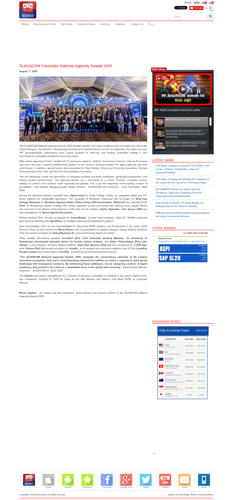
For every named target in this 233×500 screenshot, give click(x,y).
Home (25, 24)
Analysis (105, 24)
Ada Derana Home (44, 24)
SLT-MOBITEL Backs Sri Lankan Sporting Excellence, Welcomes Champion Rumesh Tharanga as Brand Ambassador (178, 192)
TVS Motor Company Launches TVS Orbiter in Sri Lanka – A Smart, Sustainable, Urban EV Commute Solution (182, 169)
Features (120, 24)
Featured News (86, 24)
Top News (66, 24)
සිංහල (151, 24)
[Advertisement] (116, 39)
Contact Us (136, 24)
